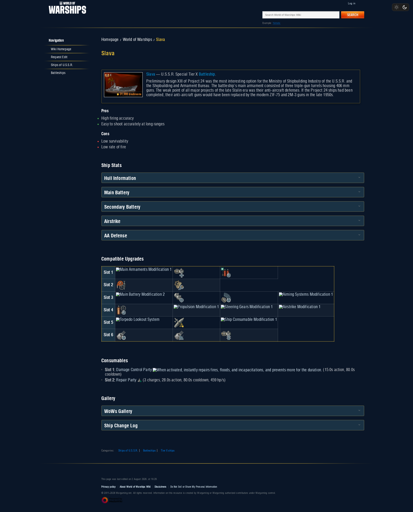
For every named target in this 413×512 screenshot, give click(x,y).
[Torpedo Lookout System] (137, 319)
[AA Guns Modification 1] (226, 297)
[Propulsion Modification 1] (196, 307)
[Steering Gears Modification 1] (247, 307)
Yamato (276, 23)
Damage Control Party (134, 370)
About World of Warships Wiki (135, 486)
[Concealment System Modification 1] (179, 322)
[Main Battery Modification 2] (140, 294)
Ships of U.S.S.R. (128, 450)
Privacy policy (108, 486)
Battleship (207, 74)
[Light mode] (396, 7)
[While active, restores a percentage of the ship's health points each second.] (139, 380)
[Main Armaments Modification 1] (144, 269)
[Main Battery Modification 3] (121, 335)
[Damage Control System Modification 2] (121, 310)
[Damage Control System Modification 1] (121, 285)
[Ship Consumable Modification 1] (249, 319)
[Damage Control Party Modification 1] (226, 272)
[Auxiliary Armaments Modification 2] (226, 335)
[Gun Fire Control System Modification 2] (179, 335)
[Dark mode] (404, 7)
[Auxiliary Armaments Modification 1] (179, 272)
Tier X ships (167, 450)
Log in (351, 3)
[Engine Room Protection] (179, 285)
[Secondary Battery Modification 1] (179, 297)
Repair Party (126, 380)
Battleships (149, 450)
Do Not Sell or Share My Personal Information (193, 486)
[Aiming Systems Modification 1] (306, 294)
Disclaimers (161, 486)
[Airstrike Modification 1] (300, 307)
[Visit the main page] (66, 15)
